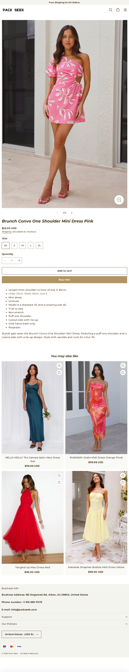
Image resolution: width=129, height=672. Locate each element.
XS (5, 245)
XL (39, 245)
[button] (125, 10)
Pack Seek (13, 653)
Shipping (6, 231)
